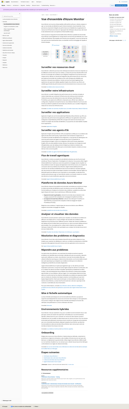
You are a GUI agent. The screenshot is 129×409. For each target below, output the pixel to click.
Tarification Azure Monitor (50, 356)
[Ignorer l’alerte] (127, 9)
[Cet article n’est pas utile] (125, 40)
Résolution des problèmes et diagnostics (116, 31)
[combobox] (11, 16)
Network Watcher (82, 108)
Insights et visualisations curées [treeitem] (11, 26)
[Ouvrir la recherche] (119, 2)
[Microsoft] (2, 2)
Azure (47, 14)
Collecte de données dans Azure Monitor (54, 360)
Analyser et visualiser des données (117, 29)
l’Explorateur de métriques (65, 232)
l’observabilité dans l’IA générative (68, 152)
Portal (112, 5)
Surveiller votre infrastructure (116, 19)
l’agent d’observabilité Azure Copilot (56, 179)
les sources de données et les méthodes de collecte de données (63, 346)
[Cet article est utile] (124, 40)
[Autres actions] (86, 15)
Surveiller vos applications (116, 20)
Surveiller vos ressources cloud (117, 17)
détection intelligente (76, 285)
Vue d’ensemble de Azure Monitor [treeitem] (11, 24)
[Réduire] (20, 14)
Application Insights (52, 126)
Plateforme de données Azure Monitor (116, 26)
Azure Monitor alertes (65, 285)
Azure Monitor (53, 14)
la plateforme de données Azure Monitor (57, 210)
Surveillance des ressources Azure (55, 87)
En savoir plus (71, 364)
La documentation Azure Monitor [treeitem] (10, 19)
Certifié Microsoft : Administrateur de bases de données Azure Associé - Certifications (61, 383)
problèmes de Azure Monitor (48, 287)
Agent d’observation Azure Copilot (52, 361)
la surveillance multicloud (53, 329)
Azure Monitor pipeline (67, 329)
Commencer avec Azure (121, 5)
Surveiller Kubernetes (72, 108)
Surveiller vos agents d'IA (115, 22)
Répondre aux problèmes (115, 33)
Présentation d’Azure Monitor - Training (50, 377)
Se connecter (124, 1)
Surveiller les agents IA (52, 152)
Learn (43, 14)
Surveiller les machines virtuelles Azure (56, 108)
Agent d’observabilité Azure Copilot (53, 246)
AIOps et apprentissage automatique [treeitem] (9, 29)
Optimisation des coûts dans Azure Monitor (55, 358)
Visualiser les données (52, 232)
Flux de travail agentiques (115, 24)
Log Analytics (76, 232)
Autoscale (49, 305)
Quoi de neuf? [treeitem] (7, 33)
